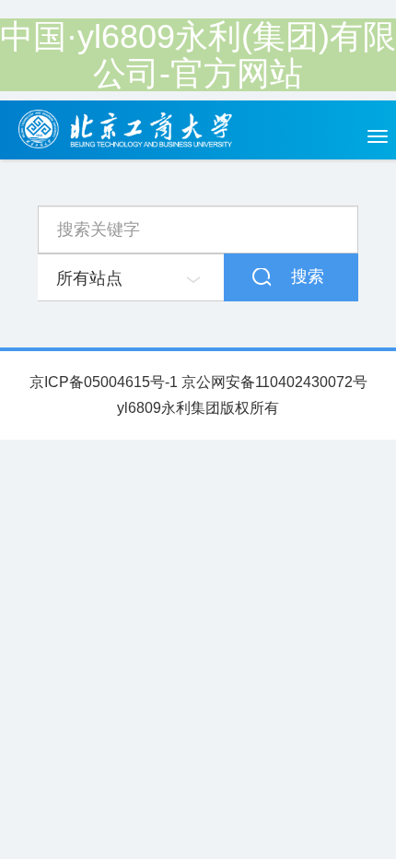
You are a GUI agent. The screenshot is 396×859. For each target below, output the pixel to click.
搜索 (307, 276)
